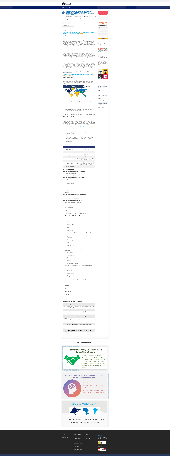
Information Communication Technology (102, 104)
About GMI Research (90, 0)
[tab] (79, 304)
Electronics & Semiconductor (78, 443)
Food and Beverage (101, 100)
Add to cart (103, 38)
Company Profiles (64, 442)
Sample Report (81, 33)
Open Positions (88, 438)
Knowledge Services (65, 437)
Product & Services (88, 3)
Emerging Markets (64, 440)
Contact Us (102, 0)
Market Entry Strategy (100, 3)
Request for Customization (67, 75)
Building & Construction (102, 92)
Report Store (94, 3)
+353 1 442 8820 (105, 438)
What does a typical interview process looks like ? (90, 436)
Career (99, 0)
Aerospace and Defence (101, 84)
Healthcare (100, 101)
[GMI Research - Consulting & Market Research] (66, 4)
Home (63, 7)
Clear (106, 25)
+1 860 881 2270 (104, 437)
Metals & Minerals (101, 107)
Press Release (96, 0)
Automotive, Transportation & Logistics (102, 87)
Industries (105, 3)
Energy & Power (100, 98)
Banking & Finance (101, 90)
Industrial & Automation (102, 105)
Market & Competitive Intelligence (67, 435)
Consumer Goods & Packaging (102, 95)
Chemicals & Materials (101, 93)
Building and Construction (78, 438)
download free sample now (103, 13)
